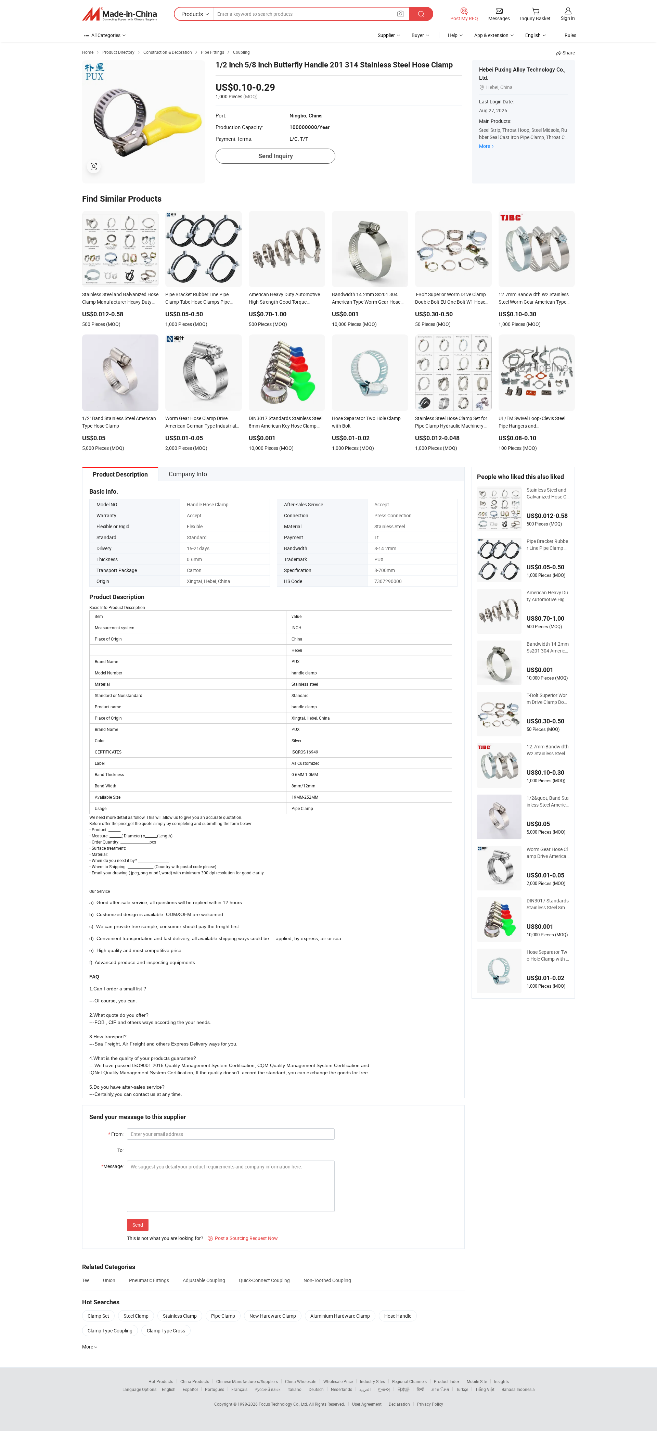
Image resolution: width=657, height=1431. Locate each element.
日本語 (403, 1389)
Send (137, 1224)
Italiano (294, 1389)
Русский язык (267, 1389)
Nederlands (341, 1389)
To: (120, 1150)
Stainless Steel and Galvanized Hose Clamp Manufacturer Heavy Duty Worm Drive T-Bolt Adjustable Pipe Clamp (548, 493)
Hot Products (161, 1381)
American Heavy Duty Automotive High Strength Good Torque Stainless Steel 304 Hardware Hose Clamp (547, 596)
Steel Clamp (136, 1316)
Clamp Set (98, 1316)
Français (239, 1389)
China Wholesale (300, 1381)
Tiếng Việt (484, 1389)
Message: (112, 1166)
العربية (365, 1389)
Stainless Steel (389, 526)
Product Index (447, 1381)
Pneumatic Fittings (149, 1280)
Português (214, 1389)
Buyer (418, 35)
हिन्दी (420, 1389)
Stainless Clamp (180, 1316)
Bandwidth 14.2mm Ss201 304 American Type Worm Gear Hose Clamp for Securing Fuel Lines (548, 647)
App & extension (491, 35)
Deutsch (316, 1389)
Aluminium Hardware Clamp (340, 1316)
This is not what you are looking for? (165, 1238)
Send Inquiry (275, 156)
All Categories (105, 35)
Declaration (399, 1404)
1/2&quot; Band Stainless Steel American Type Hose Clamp (548, 801)
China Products (194, 1381)
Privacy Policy (430, 1404)
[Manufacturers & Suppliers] (119, 14)
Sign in (568, 18)
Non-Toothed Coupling (327, 1280)
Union (109, 1280)
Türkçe (462, 1389)
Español (190, 1389)
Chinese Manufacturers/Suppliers (247, 1381)
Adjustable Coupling (204, 1280)
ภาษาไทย (440, 1389)
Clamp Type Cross (166, 1330)
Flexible (195, 526)
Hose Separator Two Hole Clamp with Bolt (548, 955)
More (484, 146)
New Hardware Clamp (272, 1316)
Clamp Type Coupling (110, 1330)
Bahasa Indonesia (518, 1389)
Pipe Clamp (223, 1316)
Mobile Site (477, 1381)
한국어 (384, 1389)
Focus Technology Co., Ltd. (284, 1404)
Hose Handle (397, 1316)
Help (453, 35)
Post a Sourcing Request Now (243, 1238)
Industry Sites (372, 1381)
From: (116, 1134)
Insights (501, 1381)
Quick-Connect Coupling (264, 1280)
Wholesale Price (338, 1381)
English (169, 1389)
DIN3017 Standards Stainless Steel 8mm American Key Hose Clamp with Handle (548, 904)
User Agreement (367, 1404)
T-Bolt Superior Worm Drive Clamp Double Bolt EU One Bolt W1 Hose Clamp (548, 699)
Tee (85, 1280)
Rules (570, 35)
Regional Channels (409, 1381)
